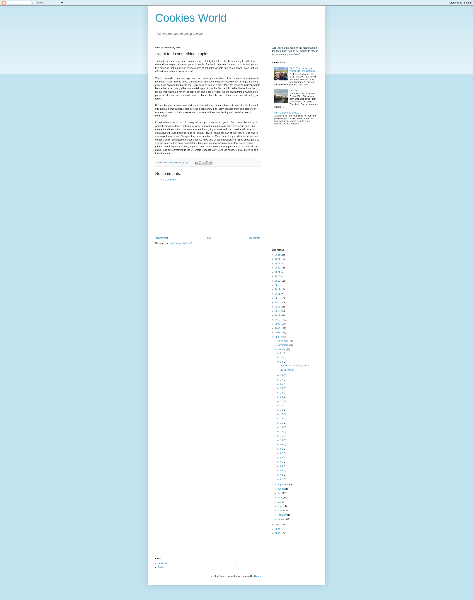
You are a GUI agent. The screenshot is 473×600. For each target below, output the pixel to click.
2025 (278, 254)
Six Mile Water (287, 370)
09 (281, 444)
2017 (278, 289)
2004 (278, 529)
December (283, 340)
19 (281, 410)
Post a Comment (168, 179)
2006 (278, 337)
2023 (278, 263)
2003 (278, 533)
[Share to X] (203, 163)
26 (281, 384)
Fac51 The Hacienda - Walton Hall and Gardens (302, 69)
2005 (278, 524)
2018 (278, 285)
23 (281, 397)
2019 (278, 281)
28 (281, 375)
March (281, 510)
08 (281, 449)
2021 (278, 272)
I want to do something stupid (294, 365)
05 (281, 462)
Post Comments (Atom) (180, 243)
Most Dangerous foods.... (286, 112)
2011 (278, 315)
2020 (278, 276)
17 (281, 414)
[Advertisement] (208, 209)
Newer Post (162, 238)
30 (281, 357)
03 (281, 470)
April (280, 506)
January (282, 519)
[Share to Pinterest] (210, 163)
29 (281, 362)
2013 (278, 306)
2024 (278, 259)
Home (208, 238)
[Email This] (196, 163)
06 (281, 457)
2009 (278, 324)
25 (281, 388)
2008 (278, 328)
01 (281, 479)
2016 (278, 294)
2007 (278, 332)
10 (281, 440)
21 (281, 401)
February (282, 515)
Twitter (161, 567)
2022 (278, 267)
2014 (278, 302)
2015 (278, 298)
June (280, 497)
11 (281, 436)
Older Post (254, 238)
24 (281, 392)
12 (281, 431)
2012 (278, 311)
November (283, 345)
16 (281, 418)
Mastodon (163, 563)
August (281, 489)
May (280, 502)
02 (281, 475)
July (280, 493)
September (283, 484)
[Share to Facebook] (207, 163)
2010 (278, 319)
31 (281, 353)
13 (281, 427)
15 (281, 423)
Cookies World (191, 18)
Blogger (258, 576)
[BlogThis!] (200, 163)
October (282, 349)
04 (281, 466)
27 (281, 379)
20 (281, 405)
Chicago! (294, 90)
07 (281, 453)
